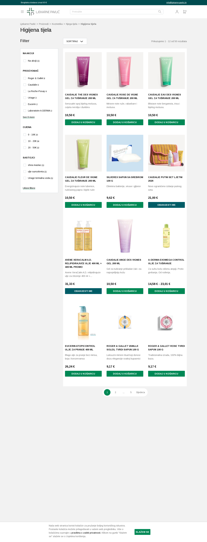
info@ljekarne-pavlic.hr (176, 2)
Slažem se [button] (142, 532)
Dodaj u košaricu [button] (83, 122)
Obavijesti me (166, 205)
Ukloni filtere (29, 188)
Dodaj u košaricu (166, 291)
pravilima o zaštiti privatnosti (85, 532)
